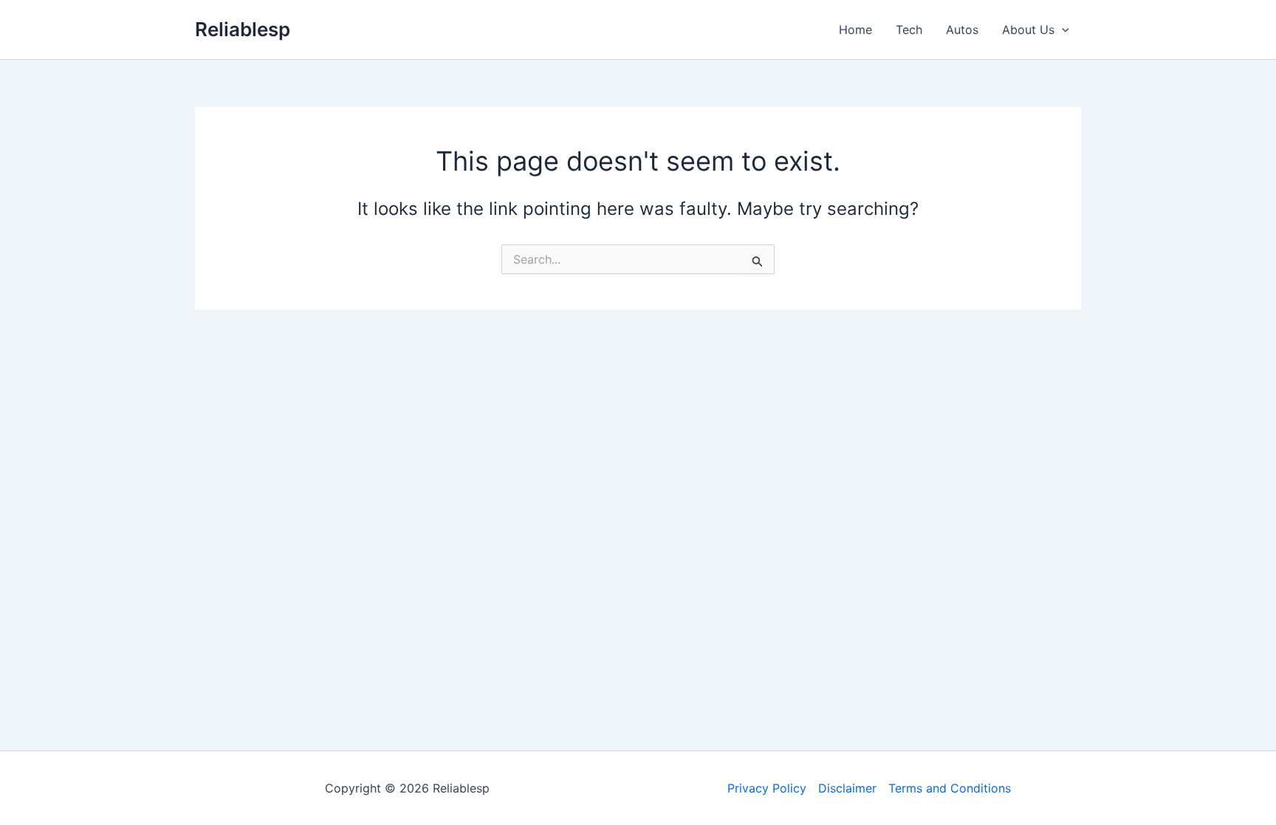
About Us (1028, 29)
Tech (909, 29)
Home (855, 29)
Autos (962, 29)
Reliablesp (242, 29)
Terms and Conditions (949, 788)
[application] (1061, 29)
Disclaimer (847, 788)
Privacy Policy (766, 788)
